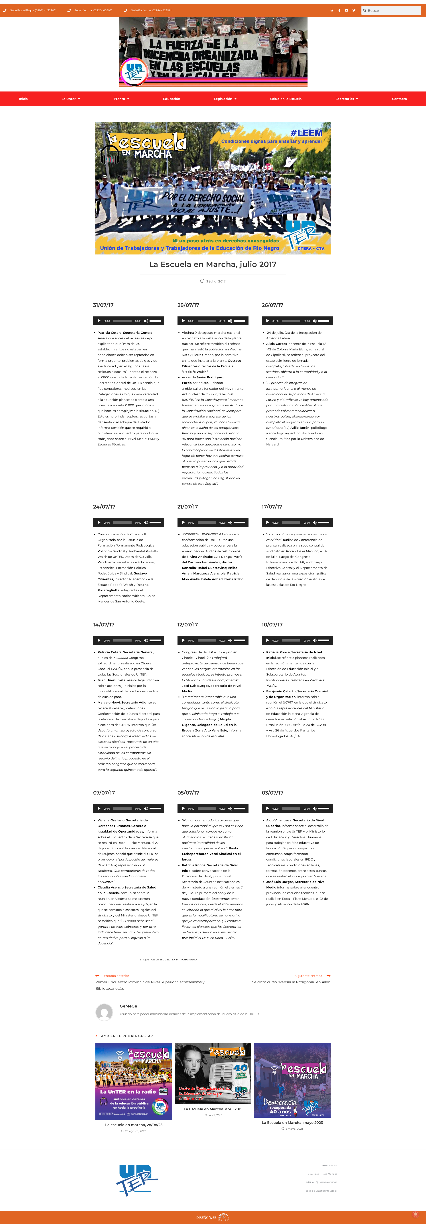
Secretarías (345, 99)
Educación (171, 99)
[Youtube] (346, 10)
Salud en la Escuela (286, 99)
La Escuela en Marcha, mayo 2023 (292, 1123)
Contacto (399, 99)
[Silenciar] (146, 321)
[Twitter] (354, 10)
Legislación (223, 99)
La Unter (69, 99)
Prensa (119, 99)
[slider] (156, 320)
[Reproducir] (99, 321)
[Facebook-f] (339, 10)
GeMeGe (128, 1006)
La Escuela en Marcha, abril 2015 (213, 1109)
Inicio (23, 99)
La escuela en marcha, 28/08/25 (133, 1125)
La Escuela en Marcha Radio (176, 959)
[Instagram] (332, 10)
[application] (128, 320)
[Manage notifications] (415, 1214)
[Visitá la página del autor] (104, 1012)
